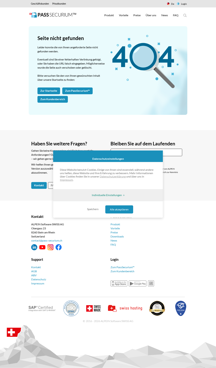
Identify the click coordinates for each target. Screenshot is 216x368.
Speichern (93, 209)
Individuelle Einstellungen (107, 195)
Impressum (66, 179)
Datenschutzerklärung (113, 176)
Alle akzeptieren (119, 209)
